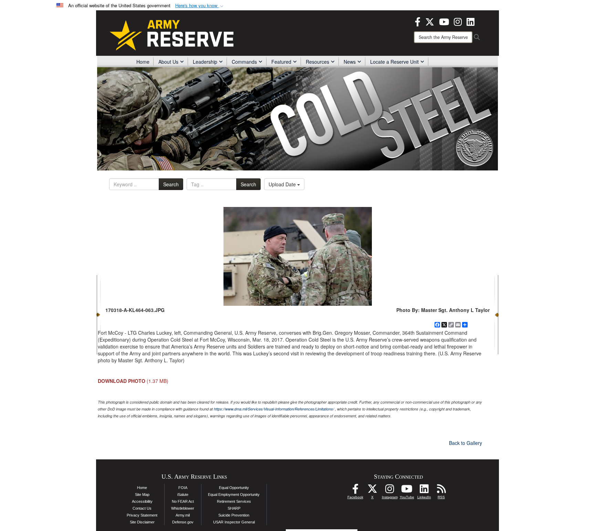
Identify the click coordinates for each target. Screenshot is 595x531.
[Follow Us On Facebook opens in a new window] (355, 490)
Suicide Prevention (233, 515)
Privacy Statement (142, 515)
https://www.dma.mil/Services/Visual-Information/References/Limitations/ (274, 409)
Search (171, 184)
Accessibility (142, 501)
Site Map (142, 494)
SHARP (234, 508)
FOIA (182, 488)
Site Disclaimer (142, 522)
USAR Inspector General (234, 522)
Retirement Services (234, 501)
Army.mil (183, 515)
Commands (244, 61)
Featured (281, 61)
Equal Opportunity (234, 488)
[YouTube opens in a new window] (444, 21)
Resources (317, 61)
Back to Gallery (465, 442)
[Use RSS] (441, 490)
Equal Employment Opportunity (234, 494)
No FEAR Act (183, 501)
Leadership (205, 61)
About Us (168, 61)
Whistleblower (182, 508)
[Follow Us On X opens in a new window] (372, 490)
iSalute (182, 494)
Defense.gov (183, 522)
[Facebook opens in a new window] (417, 21)
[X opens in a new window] (429, 21)
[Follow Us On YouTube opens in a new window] (407, 490)
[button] (200, 5)
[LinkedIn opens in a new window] (470, 21)
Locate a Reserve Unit (394, 61)
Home (142, 61)
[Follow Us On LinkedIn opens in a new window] (424, 490)
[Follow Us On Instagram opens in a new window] (389, 490)
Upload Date (283, 184)
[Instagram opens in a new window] (458, 21)
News (350, 61)
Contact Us (142, 508)
